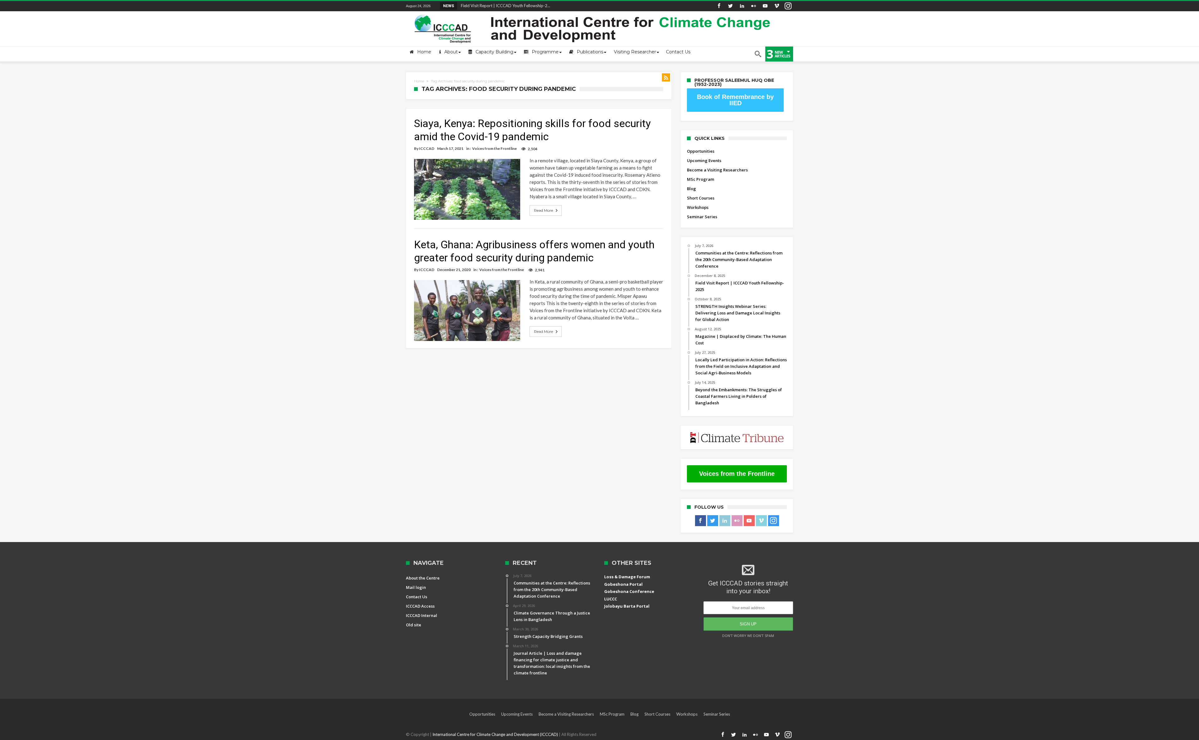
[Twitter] (730, 6)
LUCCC (610, 599)
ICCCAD (426, 148)
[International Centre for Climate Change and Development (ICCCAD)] (593, 12)
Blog (691, 188)
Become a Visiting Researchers (717, 170)
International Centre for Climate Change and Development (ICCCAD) (495, 734)
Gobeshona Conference (629, 591)
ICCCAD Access (420, 606)
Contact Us (416, 596)
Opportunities (700, 151)
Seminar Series (702, 217)
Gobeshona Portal (623, 584)
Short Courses (700, 198)
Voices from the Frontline (494, 148)
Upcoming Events (704, 160)
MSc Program (700, 179)
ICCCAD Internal (421, 615)
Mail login (416, 587)
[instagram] (788, 6)
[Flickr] (753, 6)
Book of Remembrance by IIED (735, 100)
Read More (543, 210)
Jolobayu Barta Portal (626, 606)
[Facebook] (719, 6)
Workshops (697, 207)
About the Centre (423, 578)
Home (419, 81)
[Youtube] (765, 6)
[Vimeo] (777, 6)
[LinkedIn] (742, 6)
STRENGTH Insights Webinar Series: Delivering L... (504, 5)
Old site (413, 625)
